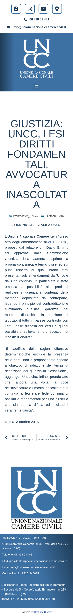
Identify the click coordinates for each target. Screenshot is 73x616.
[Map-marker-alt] (57, 9)
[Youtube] (43, 9)
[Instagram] (30, 9)
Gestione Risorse (43, 612)
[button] (36, 86)
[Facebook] (16, 9)
